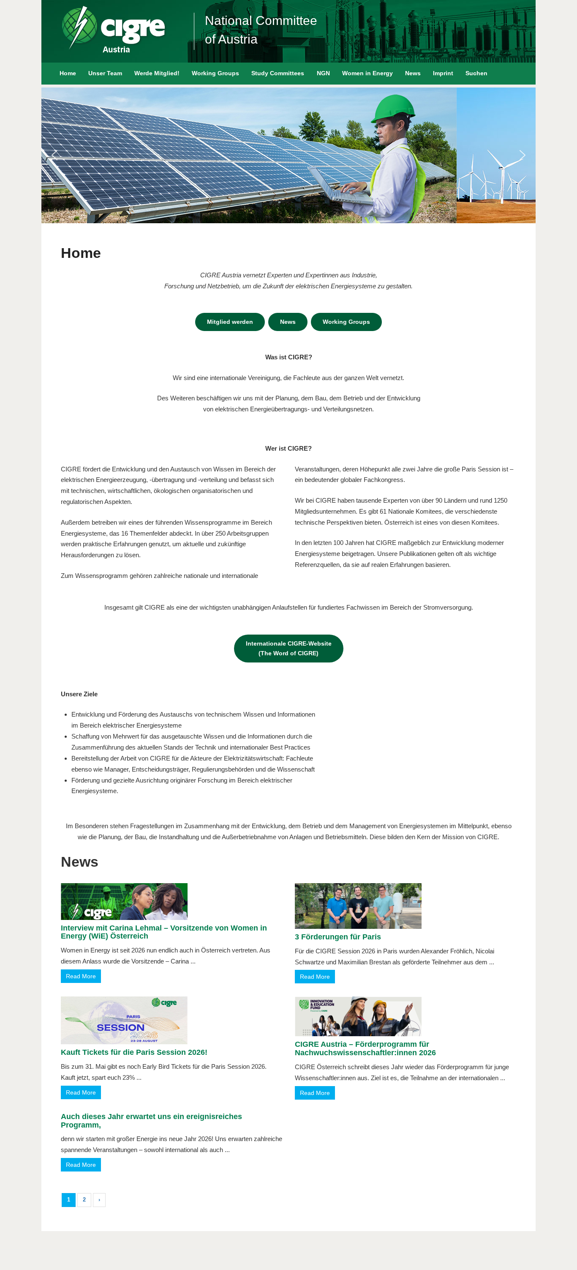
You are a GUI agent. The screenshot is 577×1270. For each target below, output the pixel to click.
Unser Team (105, 73)
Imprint (443, 73)
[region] (288, 155)
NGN (323, 73)
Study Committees (277, 73)
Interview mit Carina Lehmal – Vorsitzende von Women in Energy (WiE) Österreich (164, 932)
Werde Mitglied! (157, 73)
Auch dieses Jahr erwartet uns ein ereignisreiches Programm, (151, 1120)
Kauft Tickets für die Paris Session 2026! (134, 1052)
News (413, 73)
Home (68, 73)
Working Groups (215, 73)
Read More (81, 976)
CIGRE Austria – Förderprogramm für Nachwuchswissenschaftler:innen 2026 (365, 1048)
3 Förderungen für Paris (338, 937)
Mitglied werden (230, 321)
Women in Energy (367, 73)
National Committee (261, 20)
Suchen (476, 73)
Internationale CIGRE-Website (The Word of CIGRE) (289, 648)
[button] (54, 155)
